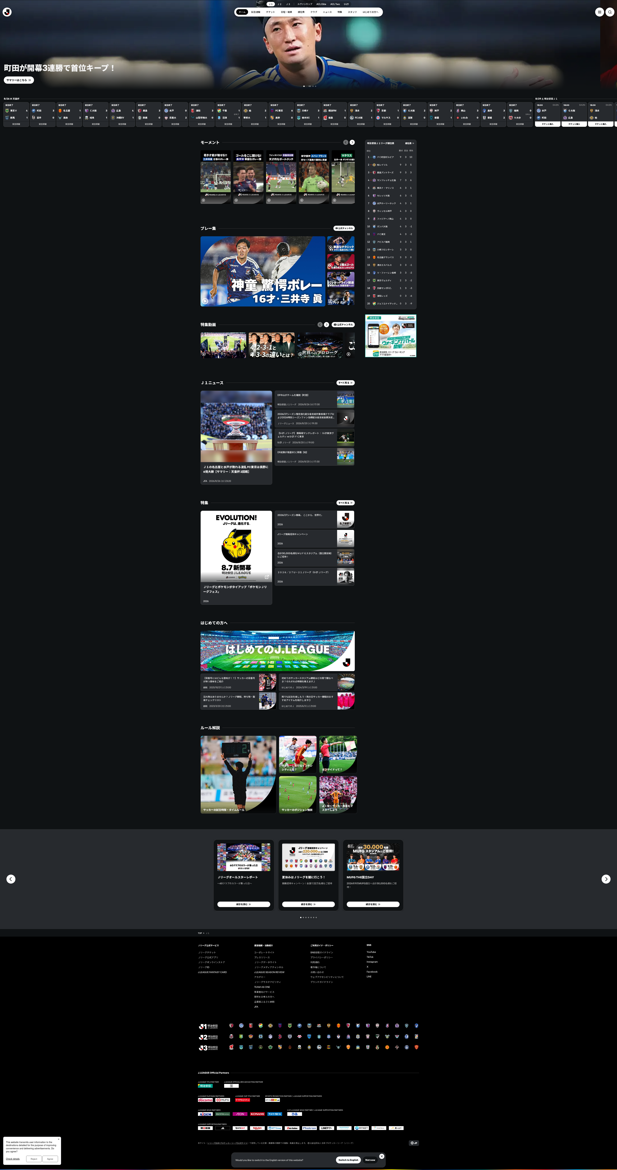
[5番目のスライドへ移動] (311, 917)
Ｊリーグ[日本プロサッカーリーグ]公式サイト (227, 1143)
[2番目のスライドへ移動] (310, 86)
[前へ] (345, 142)
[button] (599, 12)
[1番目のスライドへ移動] (304, 86)
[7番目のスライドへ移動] (316, 917)
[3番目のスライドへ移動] (313, 86)
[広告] (390, 335)
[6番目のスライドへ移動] (313, 917)
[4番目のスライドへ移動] (315, 86)
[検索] (609, 12)
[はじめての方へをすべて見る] (278, 651)
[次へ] (352, 142)
